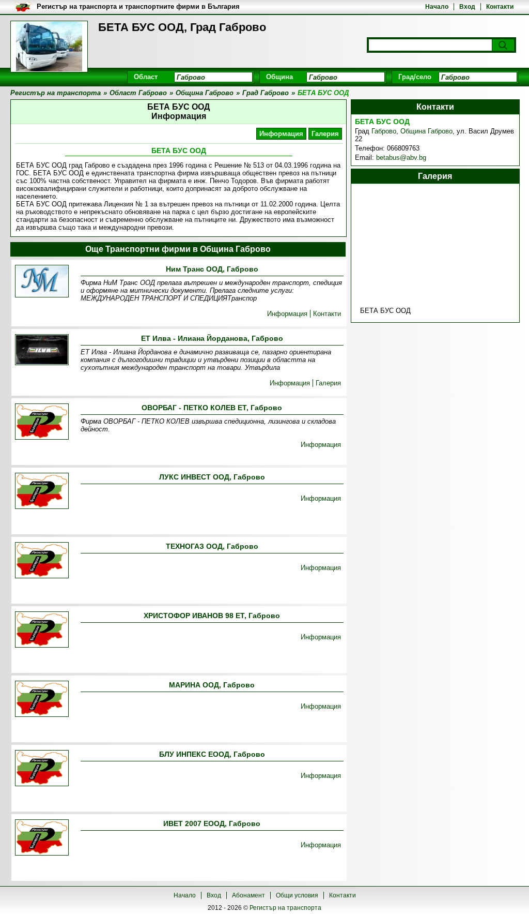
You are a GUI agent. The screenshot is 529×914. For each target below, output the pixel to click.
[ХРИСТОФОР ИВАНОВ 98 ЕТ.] (42, 630)
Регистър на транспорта (285, 907)
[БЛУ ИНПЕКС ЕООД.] (42, 769)
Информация (281, 134)
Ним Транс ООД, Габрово (212, 269)
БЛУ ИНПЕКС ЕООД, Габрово (212, 754)
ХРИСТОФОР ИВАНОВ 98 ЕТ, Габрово (212, 615)
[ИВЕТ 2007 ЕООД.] (42, 838)
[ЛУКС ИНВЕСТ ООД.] (42, 492)
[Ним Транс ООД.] (42, 282)
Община (279, 77)
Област (146, 77)
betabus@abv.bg (401, 157)
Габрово (383, 131)
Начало (436, 6)
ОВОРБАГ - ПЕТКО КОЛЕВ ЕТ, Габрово (212, 407)
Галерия (325, 134)
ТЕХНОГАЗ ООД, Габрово (212, 546)
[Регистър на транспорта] (49, 46)
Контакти (500, 6)
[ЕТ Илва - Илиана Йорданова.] (42, 350)
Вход (467, 6)
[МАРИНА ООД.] (42, 699)
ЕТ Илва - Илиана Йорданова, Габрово (212, 338)
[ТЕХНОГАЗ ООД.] (42, 561)
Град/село (414, 77)
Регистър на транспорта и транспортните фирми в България (138, 6)
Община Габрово (426, 131)
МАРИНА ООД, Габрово (212, 685)
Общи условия (297, 895)
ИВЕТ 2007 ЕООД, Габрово (211, 823)
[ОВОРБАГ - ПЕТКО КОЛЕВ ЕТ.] (42, 422)
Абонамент (248, 895)
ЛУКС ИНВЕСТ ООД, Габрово (212, 477)
